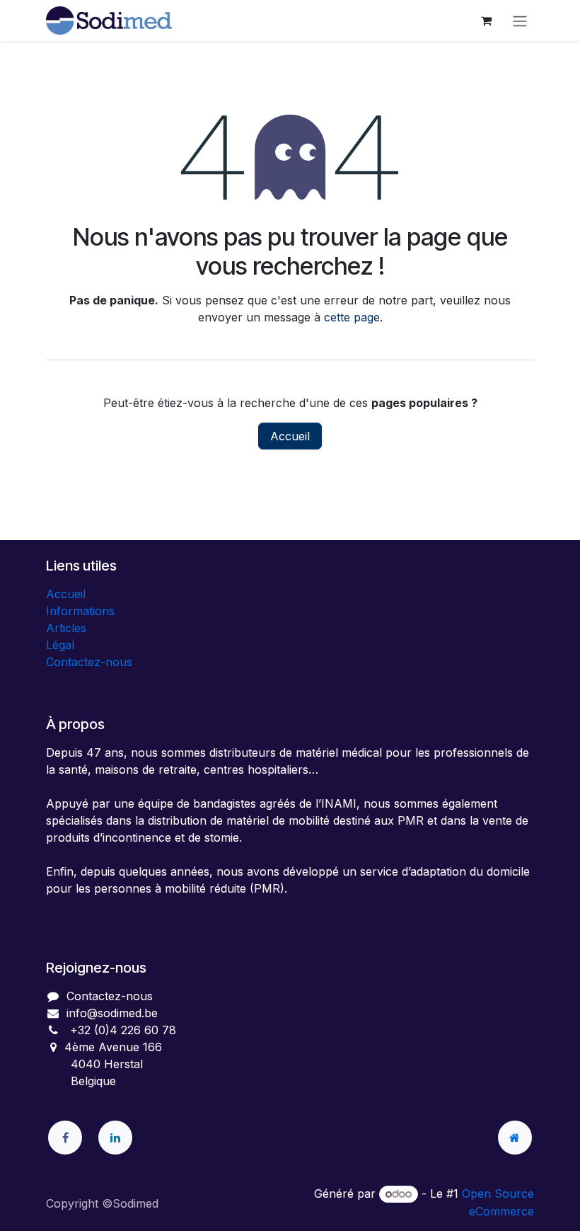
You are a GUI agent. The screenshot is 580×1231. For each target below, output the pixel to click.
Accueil (290, 436)
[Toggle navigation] (520, 20)
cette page (352, 317)
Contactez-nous (89, 662)
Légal (60, 645)
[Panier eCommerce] (486, 20)
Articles (66, 628)
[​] (65, 1138)
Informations (80, 611)
